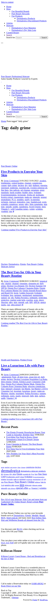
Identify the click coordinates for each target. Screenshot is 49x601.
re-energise (35, 199)
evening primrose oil (38, 188)
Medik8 (35, 515)
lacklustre (40, 195)
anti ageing (13, 467)
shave (41, 300)
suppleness (23, 207)
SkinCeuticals (12, 518)
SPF (31, 302)
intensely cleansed (12, 389)
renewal (12, 202)
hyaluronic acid (12, 477)
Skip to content (7, 2)
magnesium (19, 197)
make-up (28, 197)
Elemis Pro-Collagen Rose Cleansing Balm (23, 385)
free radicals (14, 190)
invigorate (22, 195)
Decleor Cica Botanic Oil (17, 286)
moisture (17, 295)
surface (42, 396)
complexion (37, 183)
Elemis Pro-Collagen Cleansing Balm (23, 288)
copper (4, 185)
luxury (33, 391)
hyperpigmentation (8, 195)
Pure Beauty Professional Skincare (15, 76)
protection (43, 298)
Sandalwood (36, 202)
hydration (28, 476)
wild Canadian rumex (19, 209)
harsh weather (15, 192)
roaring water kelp (17, 300)
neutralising (6, 199)
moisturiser (37, 479)
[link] (9, 35)
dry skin (12, 474)
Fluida (34, 600)
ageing (7, 467)
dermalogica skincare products (33, 471)
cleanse (8, 283)
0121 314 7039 (7, 543)
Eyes (32, 474)
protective (5, 300)
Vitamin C (5, 209)
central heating (17, 183)
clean (19, 467)
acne (2, 467)
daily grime (12, 185)
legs (11, 295)
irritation (3, 479)
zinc (10, 211)
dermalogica (10, 470)
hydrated (37, 192)
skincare (28, 485)
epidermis (14, 188)
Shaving (4, 302)
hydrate (21, 477)
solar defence (12, 488)
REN (3, 518)
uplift (3, 398)
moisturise (29, 479)
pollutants (34, 298)
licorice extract (7, 197)
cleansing (23, 283)
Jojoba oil (31, 195)
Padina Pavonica (21, 298)
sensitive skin (9, 485)
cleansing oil (33, 283)
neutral (43, 197)
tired (43, 207)
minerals (36, 197)
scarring (29, 300)
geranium (35, 190)
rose (28, 202)
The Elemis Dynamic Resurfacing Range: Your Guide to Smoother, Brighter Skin (25, 433)
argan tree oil (34, 377)
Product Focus (26, 360)
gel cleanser (25, 190)
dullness (36, 185)
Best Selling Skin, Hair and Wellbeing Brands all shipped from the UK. (23, 519)
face (36, 474)
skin (15, 302)
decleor (21, 185)
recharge (4, 202)
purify (27, 199)
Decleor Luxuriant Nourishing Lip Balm (30, 379)
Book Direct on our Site (11, 586)
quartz (18, 396)
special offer (22, 488)
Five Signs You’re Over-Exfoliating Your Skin (25, 449)
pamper (43, 393)
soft (26, 302)
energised (5, 188)
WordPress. (44, 600)
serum (21, 204)
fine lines (4, 190)
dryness (6, 474)
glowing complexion (36, 386)
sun (8, 305)
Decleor (4, 264)
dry (26, 185)
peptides (20, 199)
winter (31, 209)
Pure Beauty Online (9, 166)
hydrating (5, 295)
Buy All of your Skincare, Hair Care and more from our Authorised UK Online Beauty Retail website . (24, 501)
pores (12, 396)
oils (12, 298)
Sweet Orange (35, 207)
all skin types (22, 377)
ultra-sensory (16, 305)
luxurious (26, 391)
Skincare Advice (8, 266)
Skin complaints (36, 204)
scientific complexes (9, 204)
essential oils (24, 188)
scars (36, 300)
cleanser (28, 183)
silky (26, 204)
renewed (25, 396)
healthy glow (27, 192)
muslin (12, 393)
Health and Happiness (10, 360)
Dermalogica (13, 264)
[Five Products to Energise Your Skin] (24, 164)
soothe (15, 207)
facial (16, 293)
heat (2, 389)
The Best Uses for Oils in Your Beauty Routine (21, 273)
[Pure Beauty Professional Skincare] (24, 74)
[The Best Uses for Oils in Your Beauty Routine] (24, 262)
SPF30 (36, 302)
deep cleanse (6, 382)
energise (43, 185)
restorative (21, 202)
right (32, 396)
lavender (10, 479)
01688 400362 (37, 583)
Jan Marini (25, 389)
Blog (20, 529)
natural (4, 298)
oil (9, 298)
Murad (42, 515)
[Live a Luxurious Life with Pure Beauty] (24, 357)
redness (37, 482)
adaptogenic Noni (9, 377)
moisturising (38, 295)
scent (44, 202)
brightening (5, 183)
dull (30, 185)
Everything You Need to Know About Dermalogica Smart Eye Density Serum (22, 438)
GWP (3, 477)
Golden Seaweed (26, 293)
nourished (20, 393)
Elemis (23, 264)
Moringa (4, 393)
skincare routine (37, 485)
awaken (43, 181)
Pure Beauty (9, 482)
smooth (9, 207)
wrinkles (39, 209)
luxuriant (17, 391)
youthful (4, 211)
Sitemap (15, 597)
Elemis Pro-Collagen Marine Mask (20, 384)
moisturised (27, 295)
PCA (14, 199)
